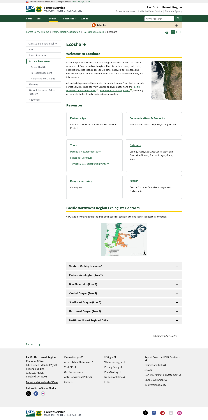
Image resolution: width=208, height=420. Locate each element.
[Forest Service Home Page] (39, 9)
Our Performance (73, 372)
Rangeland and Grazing (43, 78)
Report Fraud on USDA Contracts (162, 357)
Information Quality (155, 385)
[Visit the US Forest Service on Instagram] (179, 412)
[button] (167, 32)
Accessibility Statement (77, 362)
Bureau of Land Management (115, 90)
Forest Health (38, 67)
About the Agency (173, 11)
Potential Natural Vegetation (85, 151)
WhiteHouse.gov (113, 362)
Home (29, 18)
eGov (147, 370)
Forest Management (41, 72)
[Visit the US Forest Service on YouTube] (162, 412)
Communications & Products (147, 118)
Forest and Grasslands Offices (42, 382)
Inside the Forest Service (150, 11)
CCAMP (134, 181)
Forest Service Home (126, 11)
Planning (33, 84)
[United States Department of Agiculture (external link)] (31, 9)
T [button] (173, 32)
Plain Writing (111, 372)
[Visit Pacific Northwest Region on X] (28, 393)
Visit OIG (68, 367)
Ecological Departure (81, 157)
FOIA (106, 382)
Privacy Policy (111, 367)
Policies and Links (154, 365)
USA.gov (108, 357)
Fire (30, 49)
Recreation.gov (72, 357)
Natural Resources (39, 61)
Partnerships (78, 118)
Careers (68, 382)
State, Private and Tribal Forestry (41, 92)
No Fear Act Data (113, 377)
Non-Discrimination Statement (161, 375)
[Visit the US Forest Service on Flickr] (171, 412)
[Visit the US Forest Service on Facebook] (154, 412)
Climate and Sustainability (42, 43)
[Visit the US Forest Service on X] (145, 412)
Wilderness (34, 99)
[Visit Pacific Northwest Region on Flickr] (43, 393)
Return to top (33, 344)
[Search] (178, 18)
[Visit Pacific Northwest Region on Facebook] (35, 393)
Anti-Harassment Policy (77, 377)
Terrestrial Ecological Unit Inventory (89, 163)
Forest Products (37, 55)
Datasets (135, 145)
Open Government (155, 380)
